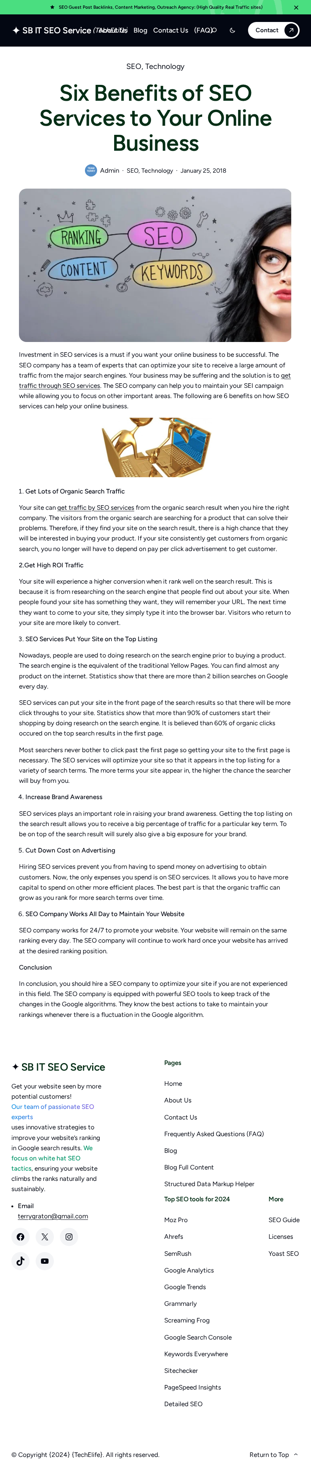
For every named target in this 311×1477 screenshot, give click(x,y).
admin (109, 170)
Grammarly (180, 1303)
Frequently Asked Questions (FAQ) (214, 1134)
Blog (170, 1150)
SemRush (177, 1253)
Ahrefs (173, 1236)
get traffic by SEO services (95, 507)
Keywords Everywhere (196, 1354)
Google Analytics (189, 1270)
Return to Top (269, 1454)
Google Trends (185, 1287)
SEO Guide (284, 1220)
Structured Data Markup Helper (209, 1184)
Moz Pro (176, 1220)
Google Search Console (198, 1337)
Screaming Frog (187, 1320)
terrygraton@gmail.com (53, 1216)
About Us (178, 1100)
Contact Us (180, 1117)
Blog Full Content (189, 1167)
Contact (267, 30)
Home (173, 1083)
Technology (165, 66)
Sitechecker (181, 1370)
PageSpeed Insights (192, 1387)
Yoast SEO (284, 1253)
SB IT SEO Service (56, 30)
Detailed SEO (183, 1404)
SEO (133, 66)
